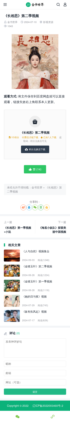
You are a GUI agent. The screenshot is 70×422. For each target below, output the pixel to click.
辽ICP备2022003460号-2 (47, 406)
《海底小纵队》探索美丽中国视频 (52, 227)
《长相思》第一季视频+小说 (17, 227)
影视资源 (48, 22)
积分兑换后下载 (35, 149)
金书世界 (12, 22)
